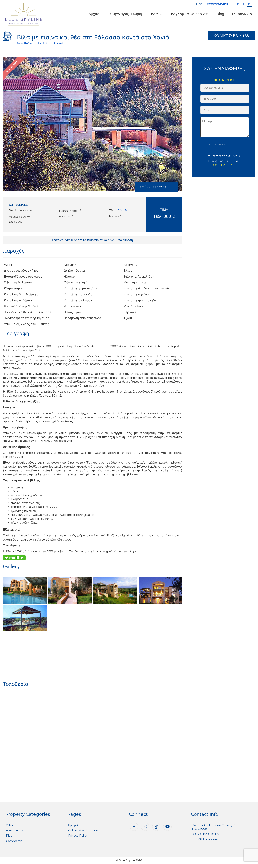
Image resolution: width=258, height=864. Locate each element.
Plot (9, 835)
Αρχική (94, 14)
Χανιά (58, 43)
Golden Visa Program (83, 830)
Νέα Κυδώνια (27, 43)
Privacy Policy (78, 835)
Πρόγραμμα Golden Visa (189, 14)
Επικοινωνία (242, 14)
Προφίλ (156, 14)
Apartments (14, 830)
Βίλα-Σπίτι (124, 210)
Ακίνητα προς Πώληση (124, 14)
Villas (9, 825)
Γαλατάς (45, 43)
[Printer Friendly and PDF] (14, 557)
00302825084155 (224, 165)
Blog (220, 14)
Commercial (14, 841)
